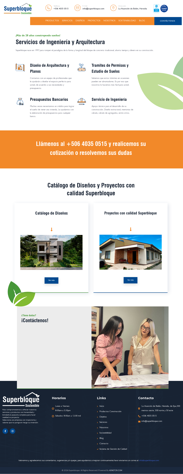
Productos (52, 21)
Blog (142, 21)
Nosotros (109, 21)
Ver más (51, 280)
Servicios (67, 21)
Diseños (80, 21)
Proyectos (94, 21)
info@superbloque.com (149, 460)
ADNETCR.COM (115, 470)
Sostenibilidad (127, 21)
